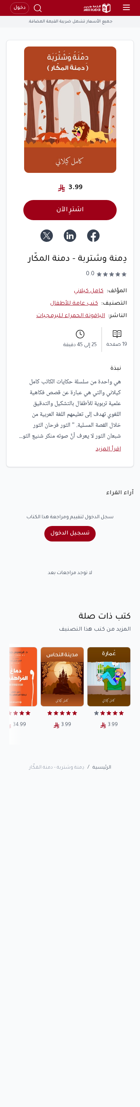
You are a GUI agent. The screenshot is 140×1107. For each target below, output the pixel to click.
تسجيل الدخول (70, 534)
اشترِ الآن (70, 210)
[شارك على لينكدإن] (70, 235)
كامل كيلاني (88, 291)
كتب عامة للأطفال (74, 304)
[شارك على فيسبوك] (93, 235)
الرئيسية (102, 768)
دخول (20, 8)
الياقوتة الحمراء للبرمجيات (70, 316)
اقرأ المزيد (108, 450)
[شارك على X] (46, 235)
